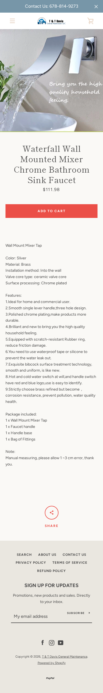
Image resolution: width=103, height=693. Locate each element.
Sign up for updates (51, 585)
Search (24, 555)
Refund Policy (51, 571)
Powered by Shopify (52, 663)
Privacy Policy (31, 563)
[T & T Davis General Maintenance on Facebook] (42, 642)
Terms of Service (69, 563)
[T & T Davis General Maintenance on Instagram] (51, 642)
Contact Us (74, 555)
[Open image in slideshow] (51, 80)
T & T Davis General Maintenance (64, 656)
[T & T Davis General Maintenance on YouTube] (60, 642)
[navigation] (12, 21)
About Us (47, 555)
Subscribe (76, 613)
